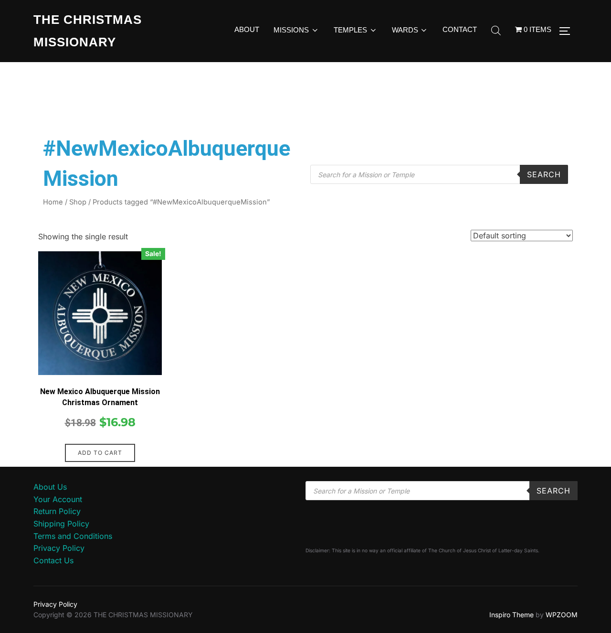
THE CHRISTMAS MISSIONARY (87, 30)
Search (544, 174)
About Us (50, 487)
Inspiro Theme (511, 615)
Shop (77, 202)
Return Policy (57, 511)
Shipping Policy (61, 523)
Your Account (57, 499)
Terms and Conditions (72, 536)
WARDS (405, 30)
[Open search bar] (496, 31)
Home (53, 202)
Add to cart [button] (100, 452)
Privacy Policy (58, 548)
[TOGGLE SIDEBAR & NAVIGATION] (568, 31)
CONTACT (459, 29)
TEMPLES (350, 30)
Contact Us (53, 560)
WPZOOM (562, 615)
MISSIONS (291, 30)
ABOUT (246, 29)
